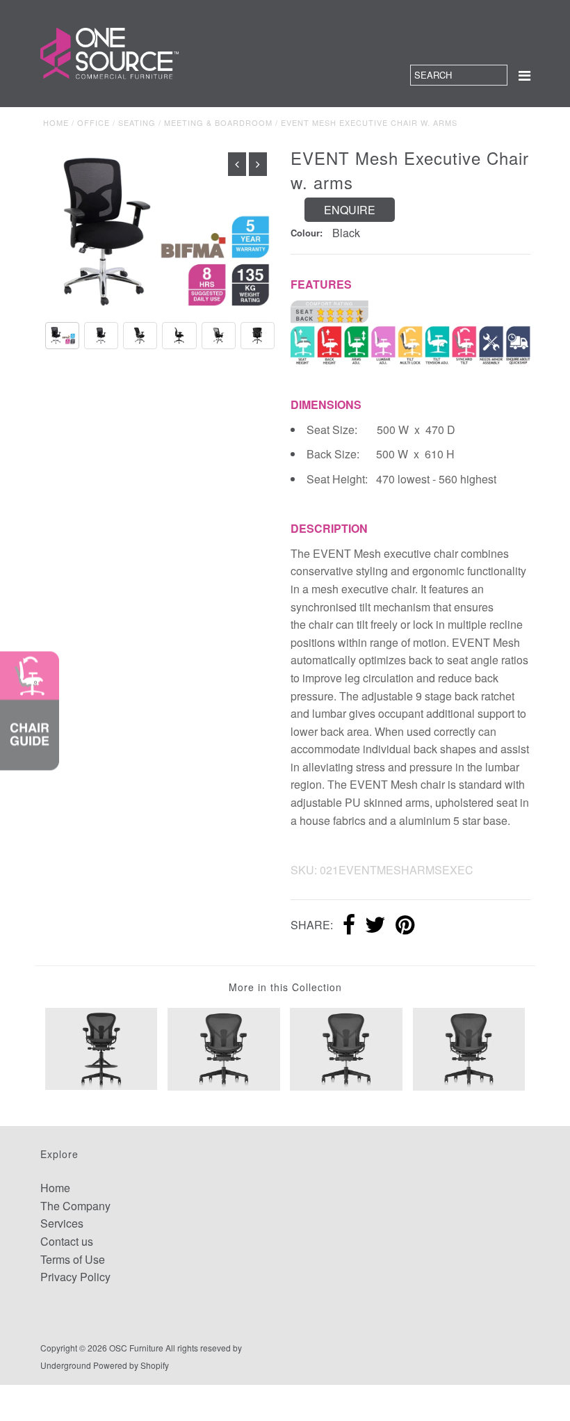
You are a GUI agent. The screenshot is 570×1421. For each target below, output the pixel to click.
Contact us (66, 1241)
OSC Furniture (136, 1348)
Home (56, 122)
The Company (75, 1206)
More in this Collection (285, 987)
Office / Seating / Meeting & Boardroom (174, 122)
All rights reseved (198, 1348)
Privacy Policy (75, 1277)
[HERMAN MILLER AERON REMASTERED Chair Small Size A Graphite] (224, 1048)
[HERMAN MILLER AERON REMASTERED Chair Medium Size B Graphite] (469, 1048)
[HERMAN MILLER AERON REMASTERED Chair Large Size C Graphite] (346, 1048)
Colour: (307, 232)
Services (61, 1223)
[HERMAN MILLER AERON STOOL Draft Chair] (101, 1047)
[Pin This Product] (405, 926)
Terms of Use (72, 1259)
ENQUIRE (349, 210)
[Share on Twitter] (375, 926)
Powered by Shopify (131, 1365)
